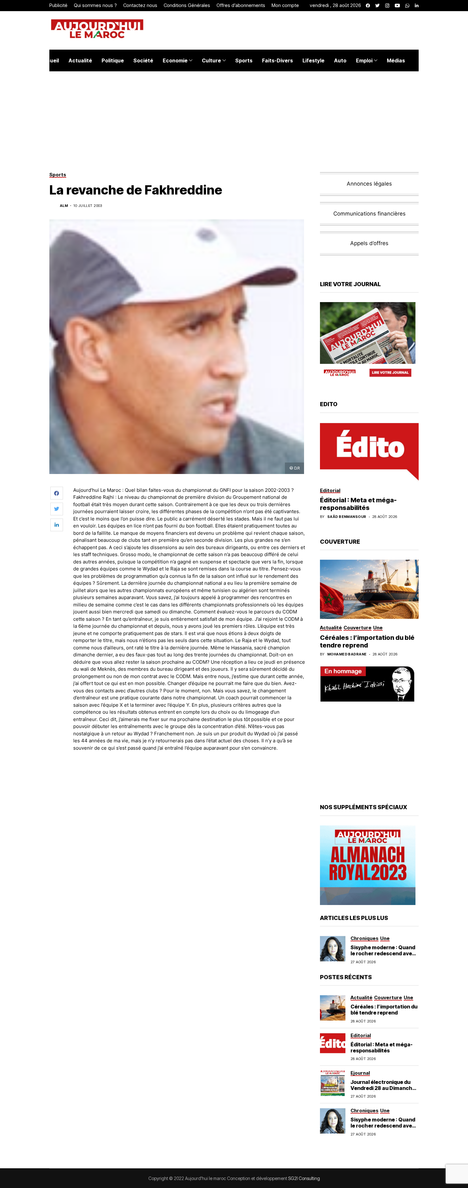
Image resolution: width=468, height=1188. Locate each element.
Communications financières (369, 213)
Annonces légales (369, 183)
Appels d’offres (369, 243)
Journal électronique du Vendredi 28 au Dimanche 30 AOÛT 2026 (383, 1088)
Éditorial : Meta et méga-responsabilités (358, 504)
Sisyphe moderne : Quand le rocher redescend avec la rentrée (383, 953)
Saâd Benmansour (346, 517)
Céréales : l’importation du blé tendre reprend (367, 641)
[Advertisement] (189, 774)
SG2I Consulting (304, 1178)
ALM (64, 206)
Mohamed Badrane (347, 654)
